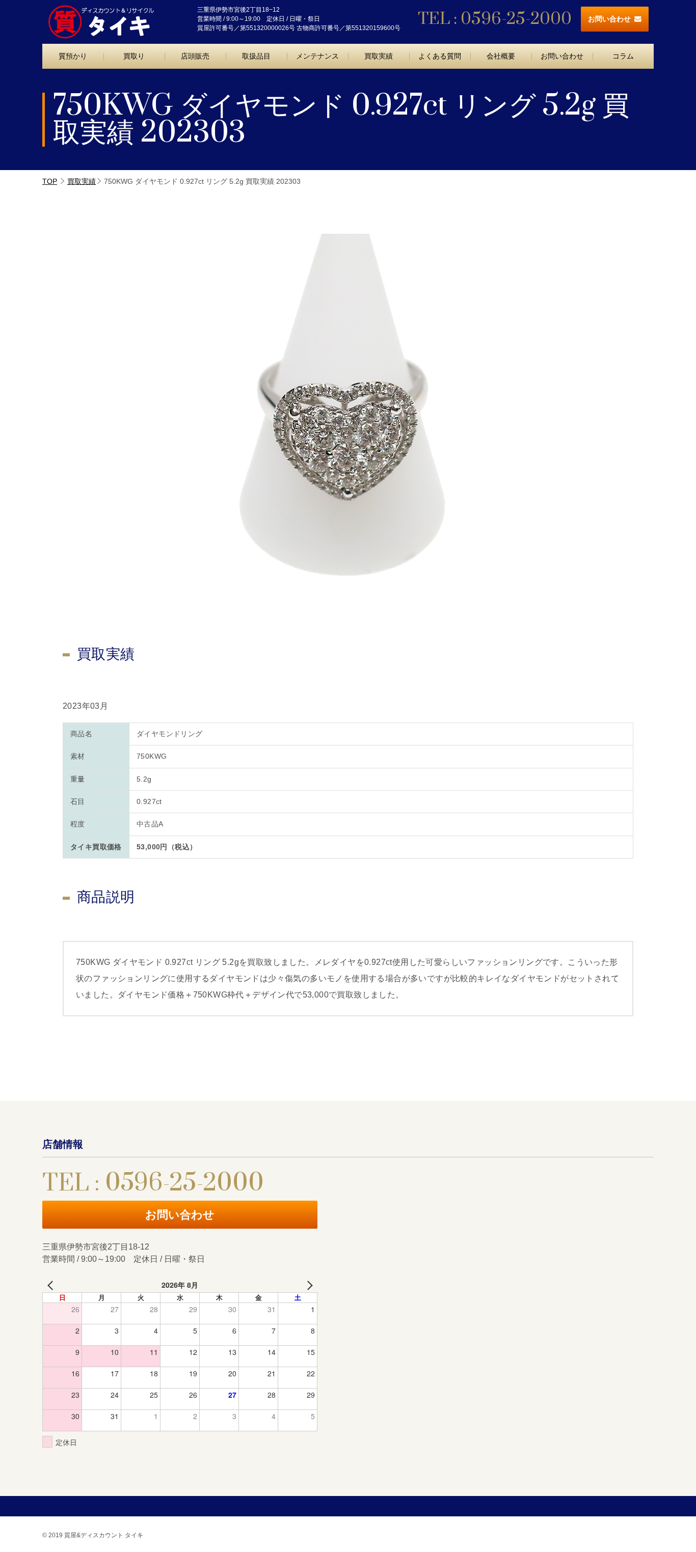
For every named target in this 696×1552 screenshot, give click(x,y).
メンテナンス (317, 56)
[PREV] (52, 1285)
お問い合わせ (609, 19)
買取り (134, 56)
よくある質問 (439, 56)
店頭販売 (195, 56)
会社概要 (501, 56)
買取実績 (378, 56)
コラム (623, 56)
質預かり (73, 56)
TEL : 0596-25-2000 (495, 19)
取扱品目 (256, 56)
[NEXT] (307, 1285)
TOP (49, 181)
